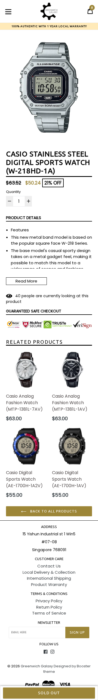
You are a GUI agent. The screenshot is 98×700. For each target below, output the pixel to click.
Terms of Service (49, 613)
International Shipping (49, 578)
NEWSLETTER (49, 622)
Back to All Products (53, 511)
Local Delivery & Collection (49, 572)
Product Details (23, 217)
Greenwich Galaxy (37, 666)
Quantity (13, 191)
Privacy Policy (49, 601)
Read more (26, 281)
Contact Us (49, 566)
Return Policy (49, 607)
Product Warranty (49, 584)
